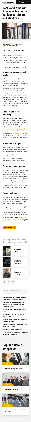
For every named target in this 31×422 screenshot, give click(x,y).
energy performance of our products (16, 129)
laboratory (13, 91)
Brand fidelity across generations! (12, 329)
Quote (22, 2)
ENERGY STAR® (17, 133)
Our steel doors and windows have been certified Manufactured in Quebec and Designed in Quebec (14, 304)
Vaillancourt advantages (9, 43)
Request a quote (8, 227)
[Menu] (28, 2)
